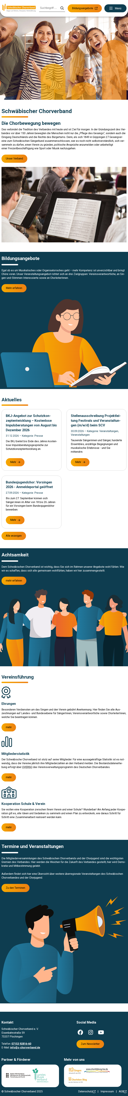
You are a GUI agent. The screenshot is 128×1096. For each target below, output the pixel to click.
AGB (121, 1091)
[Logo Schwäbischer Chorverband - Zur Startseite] (19, 8)
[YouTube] (101, 1032)
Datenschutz (85, 1091)
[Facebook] (80, 1032)
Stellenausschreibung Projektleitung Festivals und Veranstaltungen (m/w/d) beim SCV (96, 420)
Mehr (13, 462)
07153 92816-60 (21, 1043)
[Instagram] (90, 1032)
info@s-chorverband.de (25, 1047)
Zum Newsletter (90, 1043)
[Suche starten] (62, 8)
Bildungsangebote (82, 8)
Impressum (107, 1091)
